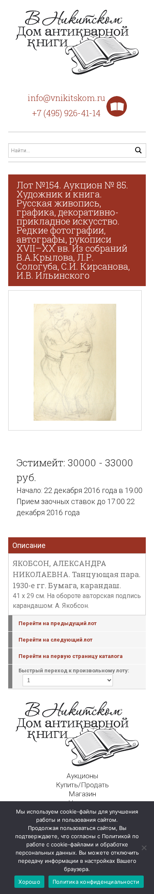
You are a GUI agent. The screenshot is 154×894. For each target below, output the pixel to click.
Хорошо (29, 881)
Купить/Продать (82, 785)
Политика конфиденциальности (96, 881)
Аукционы (82, 776)
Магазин (82, 794)
